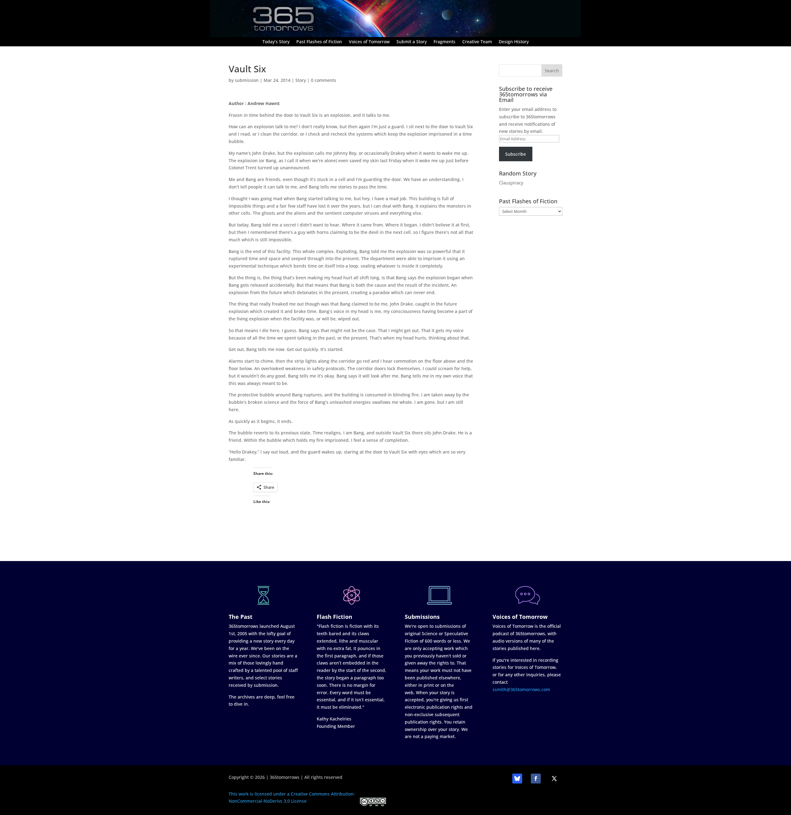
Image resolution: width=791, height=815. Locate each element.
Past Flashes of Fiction (319, 42)
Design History (514, 42)
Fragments (444, 42)
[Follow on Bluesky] (517, 778)
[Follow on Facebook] (536, 778)
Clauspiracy (511, 182)
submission (247, 80)
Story (300, 80)
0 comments (323, 80)
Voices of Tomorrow (369, 42)
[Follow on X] (554, 778)
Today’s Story (276, 42)
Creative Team (477, 42)
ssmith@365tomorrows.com (521, 689)
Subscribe (515, 154)
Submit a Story (411, 42)
